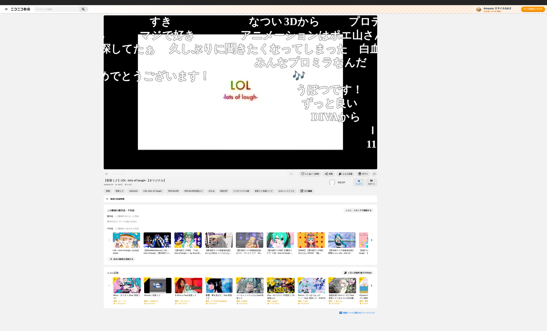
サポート (371, 184)
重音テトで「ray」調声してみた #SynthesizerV (411, 124)
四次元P (341, 182)
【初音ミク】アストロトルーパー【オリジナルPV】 (426, 40)
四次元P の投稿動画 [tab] (405, 34)
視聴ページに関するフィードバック (359, 312)
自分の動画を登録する (123, 259)
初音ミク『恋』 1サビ (431, 123)
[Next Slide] (371, 240)
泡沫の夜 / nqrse (416, 226)
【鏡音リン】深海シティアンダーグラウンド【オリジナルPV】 (426, 210)
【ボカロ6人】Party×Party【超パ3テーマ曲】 (426, 76)
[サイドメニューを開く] (6, 9)
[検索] (83, 9)
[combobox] (56, 9)
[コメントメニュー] (439, 19)
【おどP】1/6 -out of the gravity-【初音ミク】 (424, 58)
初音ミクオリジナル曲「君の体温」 (425, 261)
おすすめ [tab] (386, 34)
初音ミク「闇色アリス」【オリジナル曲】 (426, 245)
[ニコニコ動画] (20, 9)
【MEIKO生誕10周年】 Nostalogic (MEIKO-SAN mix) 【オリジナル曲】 (426, 173)
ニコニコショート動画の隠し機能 (391, 123)
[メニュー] (374, 174)
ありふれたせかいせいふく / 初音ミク (426, 137)
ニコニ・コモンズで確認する (359, 210)
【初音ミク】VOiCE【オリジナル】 (425, 314)
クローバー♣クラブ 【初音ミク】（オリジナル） (426, 156)
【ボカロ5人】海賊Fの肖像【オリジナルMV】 (425, 280)
